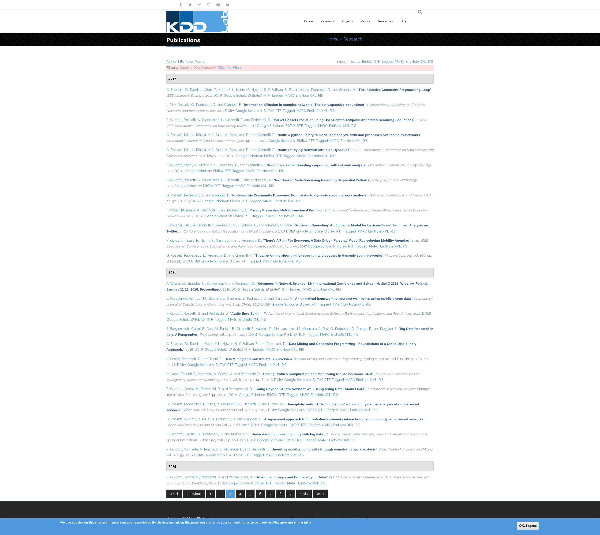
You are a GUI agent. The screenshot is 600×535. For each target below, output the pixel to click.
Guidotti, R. (192, 419)
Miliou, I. (208, 419)
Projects (347, 21)
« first (174, 494)
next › (304, 494)
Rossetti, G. (186, 105)
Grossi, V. (225, 374)
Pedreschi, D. (321, 90)
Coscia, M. (191, 389)
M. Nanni (172, 374)
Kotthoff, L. (226, 90)
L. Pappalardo (176, 298)
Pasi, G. (328, 329)
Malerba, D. (263, 329)
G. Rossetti (174, 135)
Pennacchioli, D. (241, 389)
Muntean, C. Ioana (278, 225)
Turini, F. (216, 359)
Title (180, 61)
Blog (404, 21)
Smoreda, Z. (236, 298)
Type (189, 61)
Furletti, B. (227, 329)
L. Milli (171, 105)
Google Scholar (237, 95)
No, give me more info (292, 522)
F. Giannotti (174, 434)
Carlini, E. (198, 329)
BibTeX (367, 61)
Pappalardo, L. (213, 120)
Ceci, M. (212, 329)
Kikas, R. (213, 404)
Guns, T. (211, 90)
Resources (385, 21)
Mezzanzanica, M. (287, 329)
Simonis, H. (347, 90)
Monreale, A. (190, 210)
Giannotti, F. (232, 105)
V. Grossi (173, 359)
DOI (218, 95)
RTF (377, 61)
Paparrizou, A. (299, 90)
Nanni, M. (243, 90)
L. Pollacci (174, 225)
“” (394, 90)
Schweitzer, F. (217, 283)
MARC (399, 61)
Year (198, 61)
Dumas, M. (276, 404)
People (365, 21)
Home (308, 21)
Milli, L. (189, 135)
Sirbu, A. (222, 135)
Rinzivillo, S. (205, 135)
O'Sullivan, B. (277, 90)
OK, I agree (528, 526)
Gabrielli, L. (216, 298)
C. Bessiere (174, 90)
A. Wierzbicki (176, 283)
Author (171, 61)
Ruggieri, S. (388, 329)
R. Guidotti (174, 120)
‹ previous (194, 494)
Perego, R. (364, 329)
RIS (430, 61)
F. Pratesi (173, 210)
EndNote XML (416, 61)
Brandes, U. (196, 283)
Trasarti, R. (191, 240)
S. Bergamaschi (178, 329)
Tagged (387, 61)
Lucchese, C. (247, 225)
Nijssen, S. (258, 90)
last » (320, 494)
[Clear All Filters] (230, 68)
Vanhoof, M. (198, 298)
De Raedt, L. (194, 90)
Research (327, 21)
